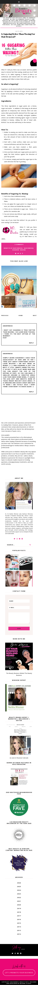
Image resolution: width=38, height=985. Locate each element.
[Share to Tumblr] (20, 253)
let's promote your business (19, 973)
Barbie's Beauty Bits (21, 982)
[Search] (30, 545)
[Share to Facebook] (15, 253)
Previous (4, 315)
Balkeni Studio (25, 983)
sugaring (15, 250)
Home (21, 315)
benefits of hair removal (13, 248)
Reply (31, 343)
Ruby (5, 338)
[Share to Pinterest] (22, 253)
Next (35, 315)
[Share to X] (18, 253)
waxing (23, 250)
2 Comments (19, 244)
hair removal (29, 248)
